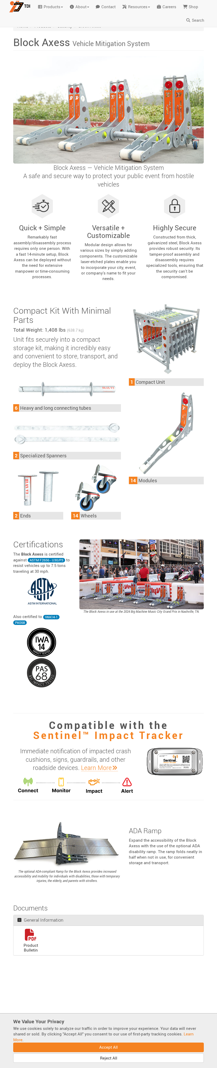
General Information (43, 920)
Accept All (108, 1047)
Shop (193, 6)
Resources (137, 6)
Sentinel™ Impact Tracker (108, 735)
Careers (168, 6)
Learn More (96, 768)
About (80, 6)
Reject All (108, 1058)
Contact (108, 6)
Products (51, 6)
